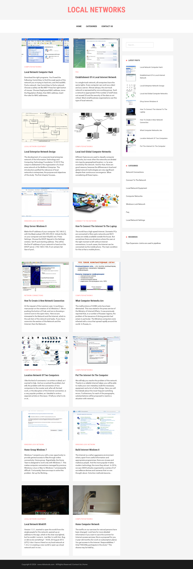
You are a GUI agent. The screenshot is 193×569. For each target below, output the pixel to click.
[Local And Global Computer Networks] (147, 96)
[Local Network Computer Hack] (144, 70)
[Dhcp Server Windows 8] (142, 104)
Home (79, 26)
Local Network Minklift (35, 524)
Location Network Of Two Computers (41, 375)
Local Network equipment (35, 146)
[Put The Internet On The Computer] (145, 149)
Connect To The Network (136, 180)
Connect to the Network (85, 221)
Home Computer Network (87, 524)
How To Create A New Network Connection (44, 300)
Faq (76, 72)
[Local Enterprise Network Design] (145, 88)
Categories (91, 26)
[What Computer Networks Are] (144, 133)
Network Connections (33, 295)
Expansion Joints (137, 243)
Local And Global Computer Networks (93, 151)
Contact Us (107, 26)
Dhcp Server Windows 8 (35, 226)
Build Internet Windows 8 (87, 449)
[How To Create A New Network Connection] (147, 125)
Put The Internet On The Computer (91, 375)
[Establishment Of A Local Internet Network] (147, 80)
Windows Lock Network (34, 221)
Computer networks (32, 67)
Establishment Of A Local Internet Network (95, 77)
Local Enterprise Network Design (40, 151)
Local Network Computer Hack (38, 72)
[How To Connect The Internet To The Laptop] (147, 115)
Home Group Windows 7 (35, 449)
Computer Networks (134, 196)
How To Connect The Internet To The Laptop (96, 226)
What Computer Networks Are (89, 300)
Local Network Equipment (136, 188)
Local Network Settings (135, 220)
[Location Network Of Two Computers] (147, 141)
